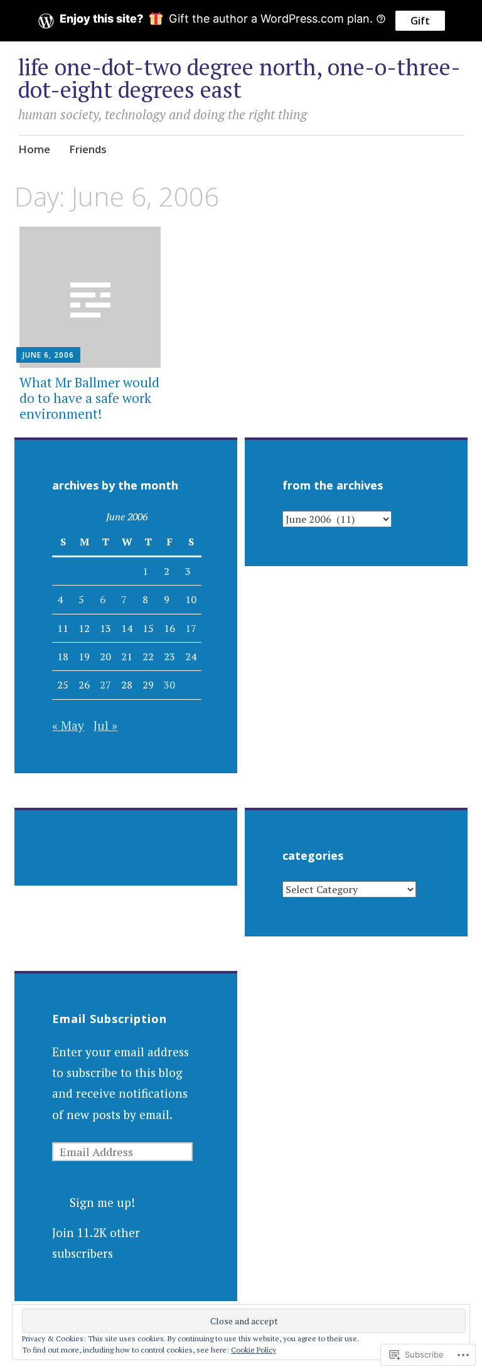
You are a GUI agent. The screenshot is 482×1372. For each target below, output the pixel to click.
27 (105, 685)
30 (169, 685)
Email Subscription (109, 1018)
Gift (420, 21)
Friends (88, 149)
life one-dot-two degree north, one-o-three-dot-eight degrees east (239, 78)
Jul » (105, 725)
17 (190, 628)
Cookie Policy (253, 1349)
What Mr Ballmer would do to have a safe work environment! (89, 397)
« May (68, 725)
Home (34, 149)
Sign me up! (102, 1202)
